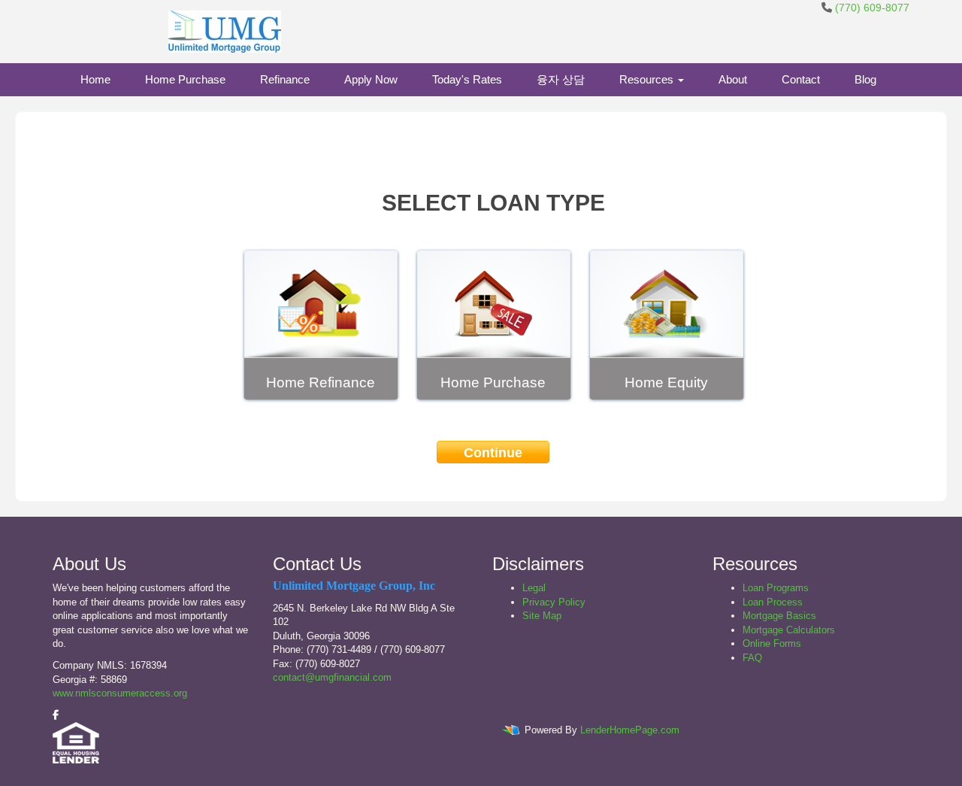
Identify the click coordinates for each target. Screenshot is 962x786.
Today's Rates (467, 79)
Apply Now (371, 79)
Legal (534, 587)
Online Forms (772, 643)
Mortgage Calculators (789, 630)
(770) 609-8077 (872, 8)
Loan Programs (776, 587)
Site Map (541, 615)
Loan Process (773, 602)
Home (95, 79)
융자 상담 (561, 79)
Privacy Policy (553, 602)
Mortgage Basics (779, 615)
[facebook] (56, 715)
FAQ (752, 657)
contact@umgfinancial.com (332, 677)
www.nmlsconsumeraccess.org (120, 693)
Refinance (285, 79)
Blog (865, 79)
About (732, 79)
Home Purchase (185, 79)
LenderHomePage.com (629, 730)
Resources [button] (647, 79)
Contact (801, 79)
